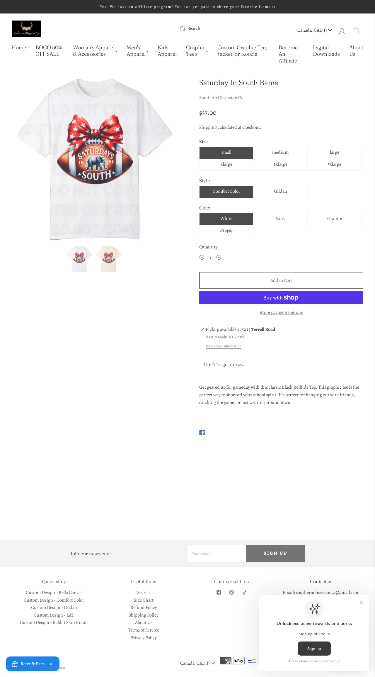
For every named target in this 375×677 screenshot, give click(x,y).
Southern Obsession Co (221, 97)
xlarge (226, 164)
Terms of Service (143, 630)
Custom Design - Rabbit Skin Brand (54, 622)
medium (280, 152)
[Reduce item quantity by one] (201, 258)
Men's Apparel (136, 50)
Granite (334, 218)
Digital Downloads (326, 50)
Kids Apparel (167, 50)
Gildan (280, 191)
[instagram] (231, 592)
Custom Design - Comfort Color (54, 600)
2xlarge (280, 164)
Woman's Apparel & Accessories (94, 50)
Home (19, 47)
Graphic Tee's (195, 50)
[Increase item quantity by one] (218, 258)
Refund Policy (143, 607)
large (334, 152)
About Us (356, 50)
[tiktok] (244, 592)
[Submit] (186, 28)
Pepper (226, 230)
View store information (223, 345)
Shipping (208, 127)
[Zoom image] (94, 160)
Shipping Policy (143, 615)
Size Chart (144, 600)
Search (194, 28)
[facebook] (218, 592)
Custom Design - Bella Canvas (54, 592)
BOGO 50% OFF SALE (48, 50)
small (226, 152)
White (226, 218)
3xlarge (334, 164)
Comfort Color (226, 191)
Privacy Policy (143, 637)
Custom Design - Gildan (54, 607)
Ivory (280, 218)
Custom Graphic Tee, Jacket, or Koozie (242, 50)
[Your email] (217, 553)
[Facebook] (202, 432)
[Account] (342, 30)
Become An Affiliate (288, 54)
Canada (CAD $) (312, 30)
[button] (28, 160)
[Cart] (356, 30)
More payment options (281, 312)
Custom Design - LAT (54, 615)
